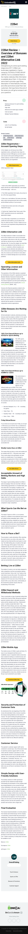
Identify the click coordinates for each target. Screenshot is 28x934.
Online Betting (4, 6)
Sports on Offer (14, 876)
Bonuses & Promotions (14, 881)
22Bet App (18, 137)
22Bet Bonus (10, 137)
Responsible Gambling (17, 930)
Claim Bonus (13, 41)
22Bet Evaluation (7, 139)
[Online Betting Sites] (8, 2)
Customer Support (14, 886)
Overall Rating (14, 862)
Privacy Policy (8, 930)
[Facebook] (9, 920)
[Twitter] (14, 920)
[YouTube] (18, 920)
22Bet (7, 842)
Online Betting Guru (15, 928)
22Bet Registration (8, 135)
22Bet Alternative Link (14, 262)
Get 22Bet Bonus (13, 468)
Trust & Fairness (14, 872)
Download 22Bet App (13, 679)
